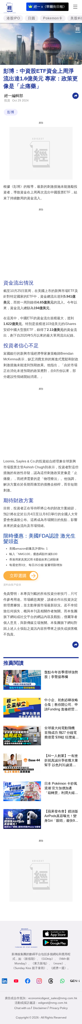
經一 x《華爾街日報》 (50, 6)
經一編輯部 (13, 96)
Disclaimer (40, 1008)
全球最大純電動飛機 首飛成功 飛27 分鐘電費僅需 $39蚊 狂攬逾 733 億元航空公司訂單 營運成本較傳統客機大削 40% (61, 733)
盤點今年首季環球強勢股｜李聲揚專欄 (61, 674)
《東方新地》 (40, 963)
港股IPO (13, 18)
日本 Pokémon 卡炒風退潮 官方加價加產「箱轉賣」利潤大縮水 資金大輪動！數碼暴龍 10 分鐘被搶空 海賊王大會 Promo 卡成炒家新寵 (61, 788)
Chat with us (22, 1008)
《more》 (58, 963)
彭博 (10, 112)
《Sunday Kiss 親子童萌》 (29, 968)
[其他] (75, 95)
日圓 (31, 18)
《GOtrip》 (47, 958)
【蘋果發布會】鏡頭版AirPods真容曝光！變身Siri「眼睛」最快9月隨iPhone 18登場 (61, 816)
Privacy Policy (59, 1008)
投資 (7, 100)
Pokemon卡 (52, 18)
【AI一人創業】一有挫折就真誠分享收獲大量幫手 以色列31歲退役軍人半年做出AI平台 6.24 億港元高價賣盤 (61, 760)
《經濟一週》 (58, 968)
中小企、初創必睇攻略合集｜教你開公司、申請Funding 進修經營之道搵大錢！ (61, 705)
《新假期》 (29, 958)
